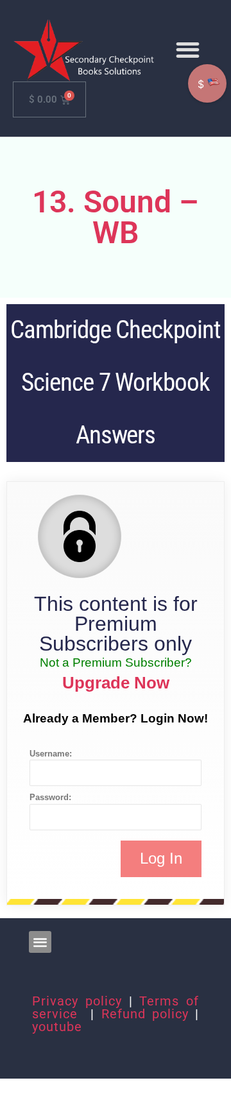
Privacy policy (77, 1001)
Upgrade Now (115, 682)
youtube (57, 1026)
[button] (188, 50)
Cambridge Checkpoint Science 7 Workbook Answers (115, 382)
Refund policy (145, 1013)
